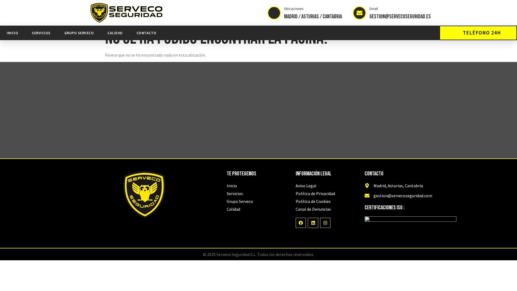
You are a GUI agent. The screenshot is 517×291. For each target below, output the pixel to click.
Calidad (115, 32)
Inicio (12, 32)
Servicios (41, 32)
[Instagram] (325, 223)
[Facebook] (301, 223)
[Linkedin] (313, 223)
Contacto (146, 32)
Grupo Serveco (79, 32)
